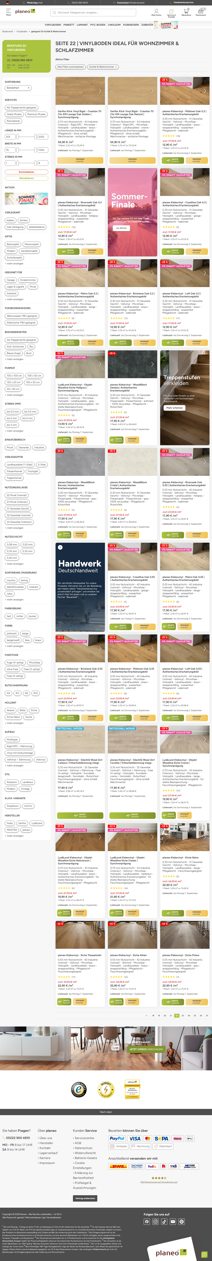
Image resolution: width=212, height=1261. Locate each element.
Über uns (46, 1138)
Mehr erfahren (174, 407)
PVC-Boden (97, 24)
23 (183, 1016)
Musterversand (130, 3)
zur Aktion (121, 228)
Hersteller (46, 1143)
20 (165, 1016)
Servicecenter (84, 1138)
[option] (80, 91)
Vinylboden (53, 24)
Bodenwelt (7, 31)
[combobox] (95, 12)
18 (153, 1016)
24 (189, 1016)
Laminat (82, 24)
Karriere (45, 1158)
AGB (78, 1143)
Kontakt (45, 1148)
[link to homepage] (25, 11)
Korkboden (131, 24)
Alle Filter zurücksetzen (70, 66)
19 (159, 1016)
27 (207, 1016)
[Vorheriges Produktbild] (60, 91)
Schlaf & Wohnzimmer (103, 66)
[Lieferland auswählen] (7, 2)
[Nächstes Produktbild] (100, 91)
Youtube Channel (139, 1042)
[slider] (17, 136)
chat (34, 3)
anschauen (146, 1049)
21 (171, 1016)
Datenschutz (83, 1148)
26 (201, 1016)
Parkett (68, 24)
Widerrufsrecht (85, 1153)
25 (195, 1016)
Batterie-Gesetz (86, 1158)
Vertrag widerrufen (85, 1198)
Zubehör (147, 24)
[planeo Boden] (171, 1252)
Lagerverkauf (49, 1153)
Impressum (47, 1163)
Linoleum (114, 24)
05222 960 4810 (80, 3)
